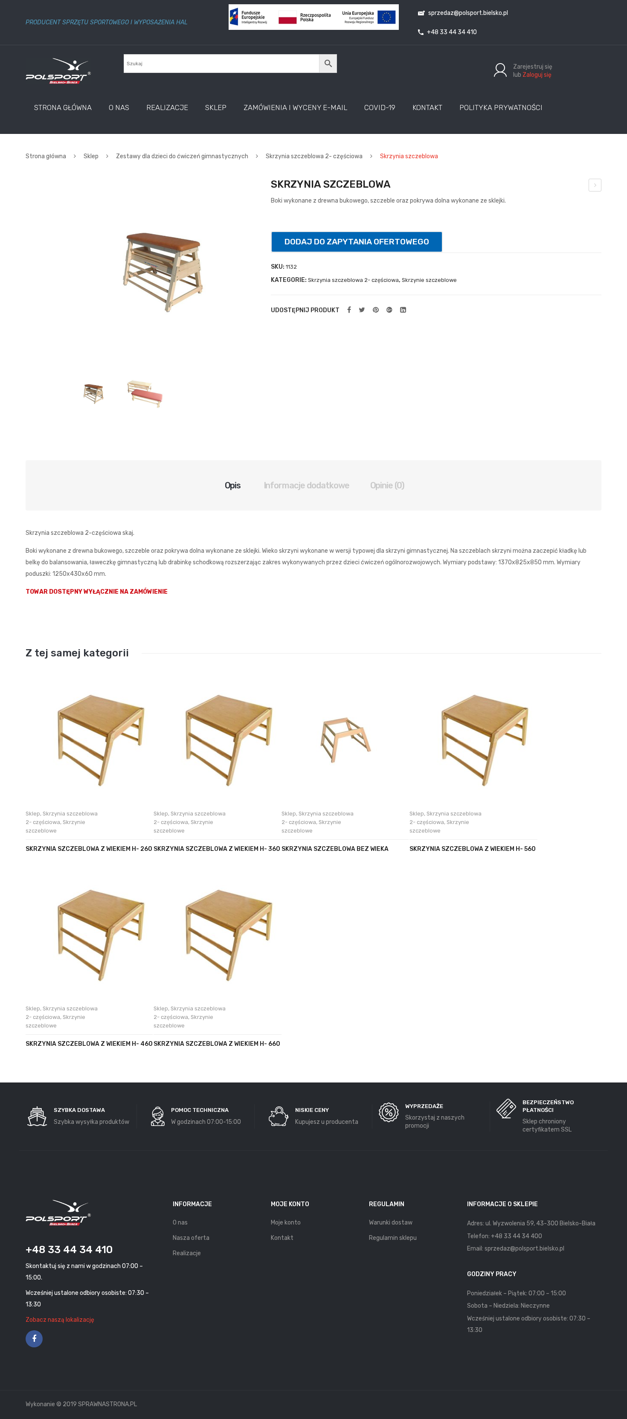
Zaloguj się (537, 74)
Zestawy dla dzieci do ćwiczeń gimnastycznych (182, 156)
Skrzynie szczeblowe (429, 280)
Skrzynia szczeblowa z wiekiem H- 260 (89, 849)
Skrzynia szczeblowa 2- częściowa (314, 156)
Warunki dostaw (390, 1222)
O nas (180, 1222)
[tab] (233, 485)
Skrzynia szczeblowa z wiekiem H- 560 (472, 849)
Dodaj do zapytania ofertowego (356, 242)
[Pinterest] (376, 310)
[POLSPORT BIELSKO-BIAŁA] (58, 70)
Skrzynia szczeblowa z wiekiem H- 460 (89, 1044)
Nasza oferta (191, 1238)
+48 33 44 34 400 (516, 1236)
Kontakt (282, 1238)
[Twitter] (362, 310)
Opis (233, 485)
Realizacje (187, 1253)
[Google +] (389, 310)
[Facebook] (349, 310)
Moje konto (286, 1222)
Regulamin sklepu (393, 1238)
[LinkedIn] (403, 310)
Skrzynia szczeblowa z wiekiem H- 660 (217, 1044)
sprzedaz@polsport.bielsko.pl (467, 13)
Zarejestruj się (532, 66)
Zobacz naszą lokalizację (60, 1319)
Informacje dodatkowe (307, 485)
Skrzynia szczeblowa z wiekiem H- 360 (217, 849)
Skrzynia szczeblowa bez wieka (335, 849)
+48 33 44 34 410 (451, 32)
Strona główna (46, 156)
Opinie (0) (387, 485)
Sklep (91, 156)
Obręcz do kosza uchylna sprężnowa (595, 186)
